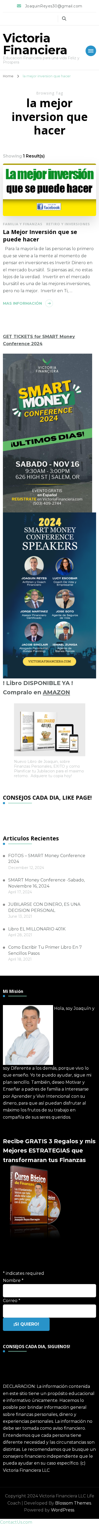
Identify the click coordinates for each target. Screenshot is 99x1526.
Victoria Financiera (35, 44)
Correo (11, 1300)
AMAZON (56, 692)
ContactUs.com (16, 1522)
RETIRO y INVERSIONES (68, 224)
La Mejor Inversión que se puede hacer (40, 235)
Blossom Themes (73, 1503)
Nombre (13, 1280)
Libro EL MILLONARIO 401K (36, 928)
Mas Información (22, 303)
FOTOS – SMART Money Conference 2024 (46, 858)
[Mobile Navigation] (91, 51)
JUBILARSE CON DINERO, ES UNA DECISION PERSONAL (44, 907)
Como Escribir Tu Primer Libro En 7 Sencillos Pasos (45, 950)
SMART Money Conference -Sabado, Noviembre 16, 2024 (46, 882)
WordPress (62, 1510)
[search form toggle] (64, 18)
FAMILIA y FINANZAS (23, 224)
